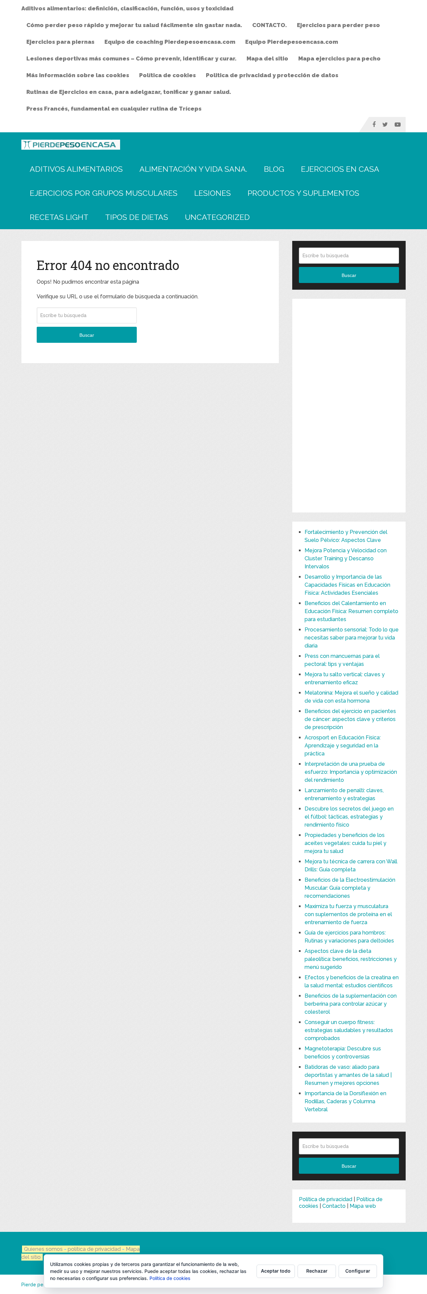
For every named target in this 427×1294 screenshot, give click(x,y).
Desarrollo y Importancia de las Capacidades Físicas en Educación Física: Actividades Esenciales (347, 585)
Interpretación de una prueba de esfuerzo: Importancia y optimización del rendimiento (351, 772)
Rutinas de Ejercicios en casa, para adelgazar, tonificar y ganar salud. (128, 92)
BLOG (274, 168)
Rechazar (317, 1271)
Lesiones (212, 192)
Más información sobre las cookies (77, 75)
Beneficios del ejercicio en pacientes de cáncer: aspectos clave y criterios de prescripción (350, 719)
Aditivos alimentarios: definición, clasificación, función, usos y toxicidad (127, 8)
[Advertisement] (349, 405)
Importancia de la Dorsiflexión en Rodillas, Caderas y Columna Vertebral (345, 1101)
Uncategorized (217, 217)
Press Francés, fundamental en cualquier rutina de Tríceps (113, 108)
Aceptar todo (276, 1271)
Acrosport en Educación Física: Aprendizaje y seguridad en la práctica (343, 745)
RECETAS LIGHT (59, 217)
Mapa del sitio (267, 58)
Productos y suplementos (303, 192)
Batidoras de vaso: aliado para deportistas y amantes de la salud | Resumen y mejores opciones (348, 1075)
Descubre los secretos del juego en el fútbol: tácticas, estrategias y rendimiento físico (349, 817)
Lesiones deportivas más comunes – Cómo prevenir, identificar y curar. (131, 58)
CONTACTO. (269, 25)
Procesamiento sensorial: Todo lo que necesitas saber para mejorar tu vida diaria (352, 637)
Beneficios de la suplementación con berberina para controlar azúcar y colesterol (351, 1004)
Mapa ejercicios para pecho (339, 58)
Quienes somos (43, 1249)
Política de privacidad (325, 1199)
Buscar (86, 335)
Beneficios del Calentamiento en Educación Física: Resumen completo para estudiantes (351, 611)
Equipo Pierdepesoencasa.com (291, 41)
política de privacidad (95, 1249)
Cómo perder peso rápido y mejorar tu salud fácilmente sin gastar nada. (134, 25)
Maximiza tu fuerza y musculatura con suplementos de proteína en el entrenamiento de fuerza (348, 914)
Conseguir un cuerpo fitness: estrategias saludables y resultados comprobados (349, 1030)
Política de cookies (167, 75)
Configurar (357, 1271)
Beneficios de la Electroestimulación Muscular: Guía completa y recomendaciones (350, 888)
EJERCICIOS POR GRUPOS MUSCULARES (103, 192)
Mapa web (363, 1206)
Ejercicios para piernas (60, 41)
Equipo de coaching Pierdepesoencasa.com (169, 41)
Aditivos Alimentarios (76, 168)
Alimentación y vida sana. (193, 168)
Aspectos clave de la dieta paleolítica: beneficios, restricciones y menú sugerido (351, 959)
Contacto (334, 1206)
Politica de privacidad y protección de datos (272, 75)
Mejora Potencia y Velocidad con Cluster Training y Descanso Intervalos (346, 558)
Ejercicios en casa (340, 168)
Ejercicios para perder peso (338, 25)
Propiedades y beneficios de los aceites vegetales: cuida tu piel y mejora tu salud (345, 843)
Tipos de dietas (136, 217)
